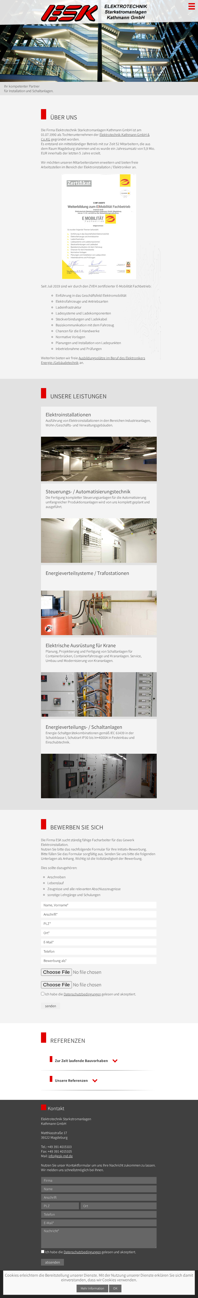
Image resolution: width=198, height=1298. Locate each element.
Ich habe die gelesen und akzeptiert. (90, 994)
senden (50, 1006)
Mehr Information (92, 1288)
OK (115, 1288)
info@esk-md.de (60, 1156)
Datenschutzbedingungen (82, 994)
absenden (52, 1262)
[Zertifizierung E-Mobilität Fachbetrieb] (98, 226)
